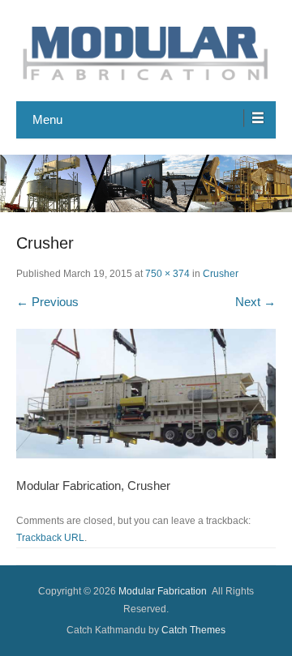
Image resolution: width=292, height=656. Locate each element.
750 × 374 (167, 273)
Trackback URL (50, 537)
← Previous (47, 302)
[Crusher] (146, 393)
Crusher (220, 273)
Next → (255, 302)
